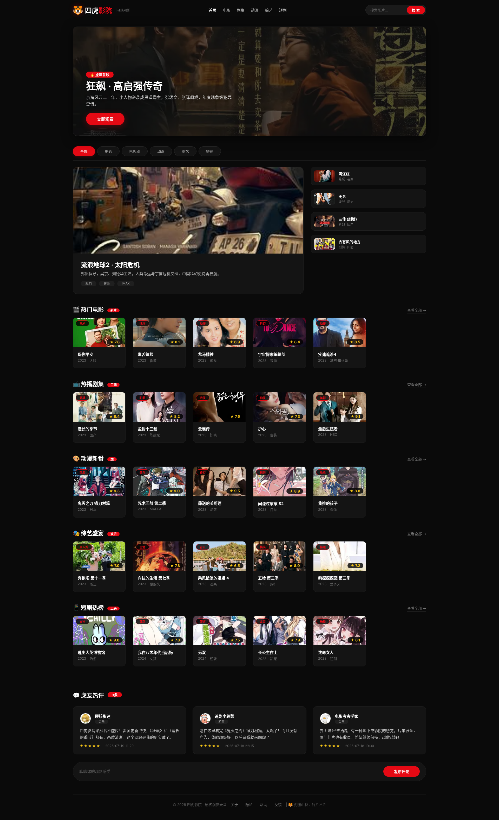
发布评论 (401, 771)
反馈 (278, 804)
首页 (212, 10)
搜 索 (416, 10)
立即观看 (105, 119)
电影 (227, 10)
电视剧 (134, 151)
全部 (84, 151)
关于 (234, 804)
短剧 (283, 10)
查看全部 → (416, 310)
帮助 (263, 804)
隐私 (249, 804)
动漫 (255, 10)
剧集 (241, 10)
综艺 (269, 10)
